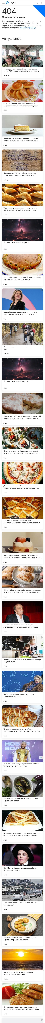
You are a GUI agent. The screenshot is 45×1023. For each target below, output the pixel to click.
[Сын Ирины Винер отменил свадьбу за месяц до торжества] (22, 860)
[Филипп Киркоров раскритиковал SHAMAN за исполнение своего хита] (22, 756)
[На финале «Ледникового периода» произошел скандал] (22, 687)
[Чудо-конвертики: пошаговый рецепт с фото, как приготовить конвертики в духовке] (22, 200)
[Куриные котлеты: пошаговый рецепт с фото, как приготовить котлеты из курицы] (22, 999)
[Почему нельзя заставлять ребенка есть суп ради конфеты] (22, 652)
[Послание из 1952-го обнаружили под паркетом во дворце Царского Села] (22, 166)
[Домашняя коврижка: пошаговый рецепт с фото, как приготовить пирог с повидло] (22, 826)
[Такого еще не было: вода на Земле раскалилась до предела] (22, 965)
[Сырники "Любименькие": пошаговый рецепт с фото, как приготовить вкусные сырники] (22, 96)
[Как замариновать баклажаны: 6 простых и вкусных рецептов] (22, 791)
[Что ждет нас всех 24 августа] (22, 374)
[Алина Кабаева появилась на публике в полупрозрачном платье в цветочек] (22, 304)
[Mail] (7, 2)
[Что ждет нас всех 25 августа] (22, 235)
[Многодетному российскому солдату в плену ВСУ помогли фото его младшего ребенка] (22, 61)
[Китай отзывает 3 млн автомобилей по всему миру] (22, 895)
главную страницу (27, 28)
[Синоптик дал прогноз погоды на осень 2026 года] (22, 339)
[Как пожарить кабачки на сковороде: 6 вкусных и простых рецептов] (22, 930)
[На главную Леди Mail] (12, 2)
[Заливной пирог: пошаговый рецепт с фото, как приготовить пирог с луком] (22, 270)
